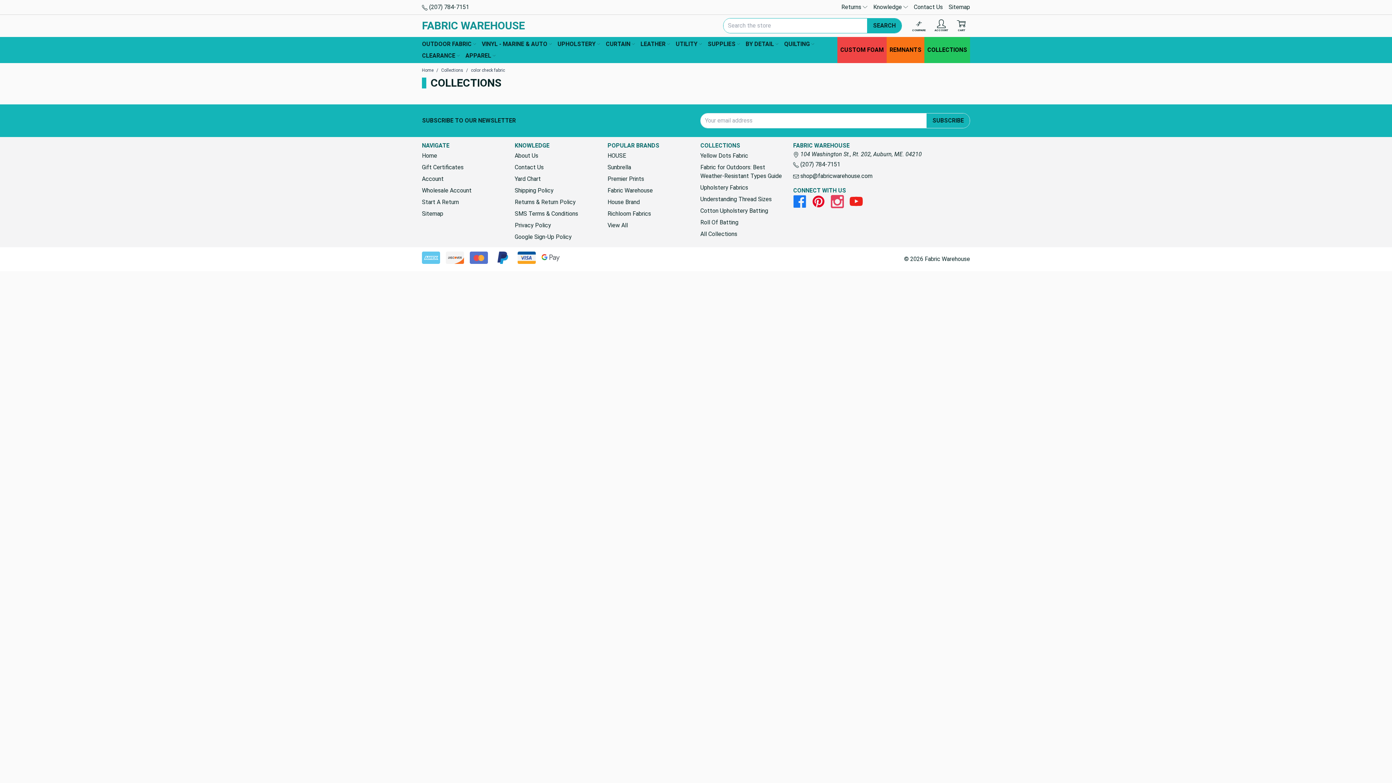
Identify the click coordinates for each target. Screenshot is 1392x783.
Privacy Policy (533, 225)
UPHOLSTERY (577, 44)
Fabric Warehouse (630, 190)
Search (884, 25)
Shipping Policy (534, 190)
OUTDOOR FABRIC (447, 44)
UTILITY (686, 44)
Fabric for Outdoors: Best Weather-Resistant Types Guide (741, 171)
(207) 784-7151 (448, 7)
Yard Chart (528, 178)
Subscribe (948, 120)
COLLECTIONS (947, 49)
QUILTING (797, 44)
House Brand (624, 202)
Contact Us (928, 7)
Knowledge (888, 7)
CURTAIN (618, 44)
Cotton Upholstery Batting (734, 210)
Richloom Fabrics (629, 213)
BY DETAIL (760, 44)
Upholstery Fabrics (724, 187)
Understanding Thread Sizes (736, 199)
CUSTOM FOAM (862, 49)
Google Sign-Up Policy (543, 236)
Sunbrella (619, 167)
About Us (526, 155)
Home (429, 155)
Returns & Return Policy (545, 202)
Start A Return (440, 202)
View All (618, 225)
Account (433, 178)
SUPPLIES (722, 44)
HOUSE (617, 155)
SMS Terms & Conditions (546, 213)
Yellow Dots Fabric (724, 155)
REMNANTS (905, 49)
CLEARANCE (438, 55)
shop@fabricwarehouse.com (836, 176)
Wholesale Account (447, 190)
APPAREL (478, 55)
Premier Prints (626, 178)
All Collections (718, 234)
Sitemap (959, 7)
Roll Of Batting (719, 222)
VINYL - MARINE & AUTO (514, 44)
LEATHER (653, 44)
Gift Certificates (443, 167)
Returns (852, 7)
